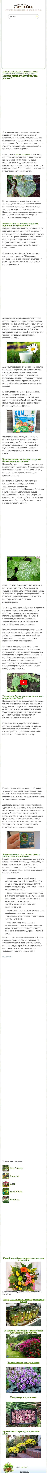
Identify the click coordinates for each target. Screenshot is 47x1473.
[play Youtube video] (23, 682)
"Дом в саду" (24, 1467)
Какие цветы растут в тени (23, 1362)
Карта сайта (24, 1472)
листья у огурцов (23, 154)
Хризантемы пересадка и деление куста (20, 1432)
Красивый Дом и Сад (23, 6)
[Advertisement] (23, 44)
